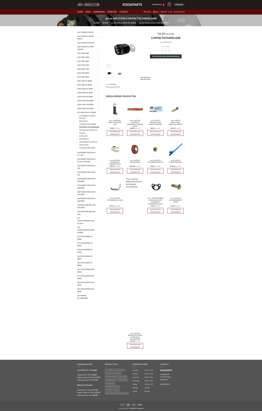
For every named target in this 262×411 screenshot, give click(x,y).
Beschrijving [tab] (145, 79)
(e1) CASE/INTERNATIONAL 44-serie (86, 220)
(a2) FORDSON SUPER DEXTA (85, 37)
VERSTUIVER (109, 393)
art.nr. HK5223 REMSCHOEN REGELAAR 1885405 (175, 122)
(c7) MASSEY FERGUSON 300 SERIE (86, 186)
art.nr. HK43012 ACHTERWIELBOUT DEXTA (175, 200)
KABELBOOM (117, 373)
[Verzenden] (98, 4)
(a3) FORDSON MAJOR (85, 43)
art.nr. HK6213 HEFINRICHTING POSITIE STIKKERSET (155, 122)
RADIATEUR (122, 377)
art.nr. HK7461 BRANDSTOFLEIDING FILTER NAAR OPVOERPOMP (135, 336)
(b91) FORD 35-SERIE (85, 89)
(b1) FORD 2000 (83, 53)
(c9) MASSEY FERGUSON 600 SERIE (86, 199)
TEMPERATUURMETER (113, 386)
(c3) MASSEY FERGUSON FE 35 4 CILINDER (86, 160)
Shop (105, 22)
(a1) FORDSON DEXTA (85, 32)
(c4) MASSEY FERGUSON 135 (86, 167)
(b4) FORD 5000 (83, 65)
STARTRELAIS (110, 383)
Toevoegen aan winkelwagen (166, 56)
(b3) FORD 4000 (83, 61)
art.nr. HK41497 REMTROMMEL (135, 161)
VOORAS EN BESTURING (87, 148)
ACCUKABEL (109, 370)
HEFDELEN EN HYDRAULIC (88, 130)
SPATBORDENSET (111, 380)
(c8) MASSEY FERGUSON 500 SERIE (86, 193)
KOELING (82, 133)
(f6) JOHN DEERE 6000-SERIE (85, 270)
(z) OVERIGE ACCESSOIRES (82, 297)
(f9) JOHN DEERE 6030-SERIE (85, 290)
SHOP (88, 12)
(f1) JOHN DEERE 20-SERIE (85, 237)
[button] (163, 4)
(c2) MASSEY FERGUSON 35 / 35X (86, 153)
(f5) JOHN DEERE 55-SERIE (85, 264)
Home (96, 22)
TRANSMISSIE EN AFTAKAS (88, 142)
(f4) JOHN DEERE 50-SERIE (85, 257)
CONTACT (123, 12)
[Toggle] (98, 32)
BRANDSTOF (83, 121)
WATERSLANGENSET (121, 393)
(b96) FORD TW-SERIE (85, 108)
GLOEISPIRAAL (119, 370)
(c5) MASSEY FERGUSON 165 (86, 173)
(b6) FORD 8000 (83, 73)
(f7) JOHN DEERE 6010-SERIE (85, 277)
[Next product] (179, 20)
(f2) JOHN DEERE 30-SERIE (85, 244)
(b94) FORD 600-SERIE (85, 101)
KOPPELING (83, 136)
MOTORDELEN (84, 139)
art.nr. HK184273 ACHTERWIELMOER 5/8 (155, 161)
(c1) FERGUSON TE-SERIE (123, 22)
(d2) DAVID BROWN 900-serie (86, 212)
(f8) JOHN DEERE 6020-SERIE (85, 283)
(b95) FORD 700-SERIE (85, 104)
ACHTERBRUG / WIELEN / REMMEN (87, 117)
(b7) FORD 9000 (83, 77)
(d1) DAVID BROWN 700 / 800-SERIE (86, 206)
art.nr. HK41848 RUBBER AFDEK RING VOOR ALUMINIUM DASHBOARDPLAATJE (155, 201)
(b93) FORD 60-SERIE (85, 97)
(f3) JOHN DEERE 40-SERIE (85, 251)
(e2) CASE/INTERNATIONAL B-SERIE (86, 229)
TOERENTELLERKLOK (112, 390)
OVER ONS (112, 12)
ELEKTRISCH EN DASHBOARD (154, 22)
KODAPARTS (131, 4)
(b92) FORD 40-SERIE (85, 93)
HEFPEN (108, 373)
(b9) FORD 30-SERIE (84, 85)
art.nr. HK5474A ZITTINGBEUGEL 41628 (115, 199)
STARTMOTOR (122, 380)
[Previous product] (183, 20)
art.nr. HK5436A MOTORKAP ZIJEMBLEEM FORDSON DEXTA (135, 123)
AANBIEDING (99, 12)
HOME (80, 12)
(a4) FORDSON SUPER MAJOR (85, 48)
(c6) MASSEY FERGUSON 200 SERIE (86, 180)
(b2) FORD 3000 (83, 57)
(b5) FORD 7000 (83, 69)
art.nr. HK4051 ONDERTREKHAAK (175, 161)
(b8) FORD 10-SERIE (84, 81)
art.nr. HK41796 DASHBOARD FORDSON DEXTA (115, 162)
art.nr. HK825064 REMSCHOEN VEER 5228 (114, 122)
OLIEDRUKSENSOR (111, 377)
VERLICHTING (84, 145)
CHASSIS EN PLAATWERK (87, 124)
